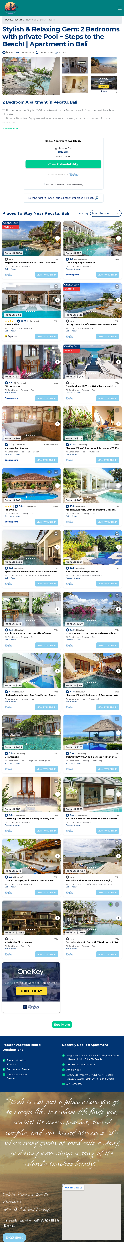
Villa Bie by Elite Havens (18, 942)
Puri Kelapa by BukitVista (80, 262)
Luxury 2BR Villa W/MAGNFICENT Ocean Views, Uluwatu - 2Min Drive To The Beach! (90, 1076)
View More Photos (16, 91)
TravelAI (36, 1220)
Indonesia (31, 19)
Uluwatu (78, 269)
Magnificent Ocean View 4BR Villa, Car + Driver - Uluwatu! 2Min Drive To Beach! (93, 1057)
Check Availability (63, 164)
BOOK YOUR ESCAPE (14, 1238)
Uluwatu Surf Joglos (16, 448)
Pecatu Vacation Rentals (16, 1062)
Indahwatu (11, 509)
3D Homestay (12, 386)
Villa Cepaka (12, 757)
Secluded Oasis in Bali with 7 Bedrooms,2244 (92, 942)
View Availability (47, 275)
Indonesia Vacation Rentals (17, 1076)
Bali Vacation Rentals (19, 1069)
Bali (42, 19)
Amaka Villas (12, 324)
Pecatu (51, 19)
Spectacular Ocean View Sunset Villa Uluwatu (31, 571)
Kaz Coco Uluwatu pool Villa (82, 571)
